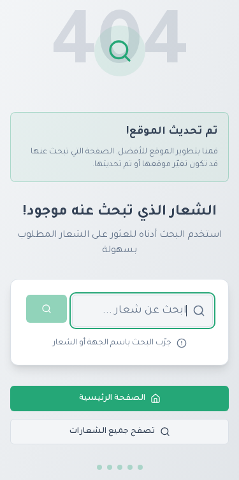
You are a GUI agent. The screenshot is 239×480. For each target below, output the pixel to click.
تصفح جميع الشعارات (112, 431)
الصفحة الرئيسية (112, 398)
